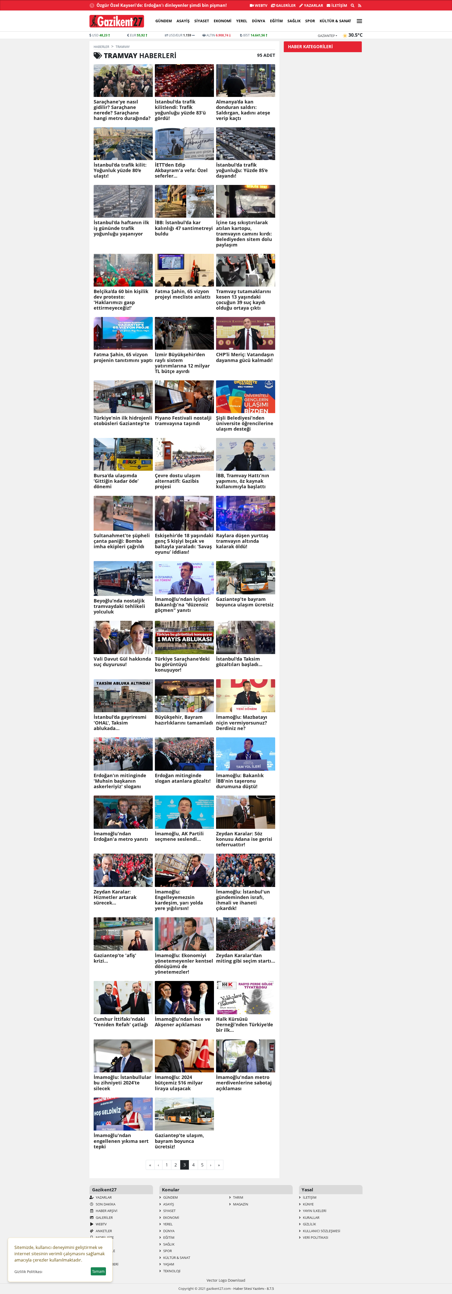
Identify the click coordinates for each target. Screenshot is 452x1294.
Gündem (163, 20)
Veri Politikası (315, 1237)
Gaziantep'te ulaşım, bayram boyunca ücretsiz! (179, 1141)
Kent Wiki (103, 1257)
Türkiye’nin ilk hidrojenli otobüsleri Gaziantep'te (123, 420)
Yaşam (168, 1264)
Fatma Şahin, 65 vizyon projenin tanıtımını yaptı (123, 357)
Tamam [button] (98, 1271)
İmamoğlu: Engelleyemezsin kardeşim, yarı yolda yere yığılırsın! (179, 900)
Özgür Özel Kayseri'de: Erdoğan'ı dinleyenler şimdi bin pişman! (162, 5)
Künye (308, 1204)
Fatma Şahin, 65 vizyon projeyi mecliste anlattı (183, 294)
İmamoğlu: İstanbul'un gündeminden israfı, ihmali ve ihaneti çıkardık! (243, 900)
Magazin (240, 1204)
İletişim (338, 5)
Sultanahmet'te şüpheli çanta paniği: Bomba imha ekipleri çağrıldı (122, 541)
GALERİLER (285, 5)
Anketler (103, 1231)
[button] (358, 20)
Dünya (258, 20)
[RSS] (360, 5)
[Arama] (352, 5)
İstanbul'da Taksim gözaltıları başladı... (239, 661)
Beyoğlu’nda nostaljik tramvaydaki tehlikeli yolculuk (119, 606)
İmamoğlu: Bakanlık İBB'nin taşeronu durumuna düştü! (240, 781)
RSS (98, 1244)
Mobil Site (104, 1237)
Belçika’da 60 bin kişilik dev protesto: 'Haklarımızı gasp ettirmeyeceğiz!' (121, 300)
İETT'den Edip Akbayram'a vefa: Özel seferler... (181, 170)
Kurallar (310, 1217)
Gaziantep (326, 36)
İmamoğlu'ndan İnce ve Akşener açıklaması (182, 1021)
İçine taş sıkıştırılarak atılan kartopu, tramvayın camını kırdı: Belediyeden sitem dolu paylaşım (244, 234)
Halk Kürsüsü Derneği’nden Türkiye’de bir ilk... (244, 1024)
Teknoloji (171, 1271)
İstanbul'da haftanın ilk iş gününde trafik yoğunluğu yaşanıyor (121, 228)
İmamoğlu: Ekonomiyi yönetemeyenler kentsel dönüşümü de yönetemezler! (184, 964)
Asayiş (183, 20)
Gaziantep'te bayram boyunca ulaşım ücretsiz (245, 601)
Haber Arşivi (106, 1210)
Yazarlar (313, 5)
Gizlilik (309, 1224)
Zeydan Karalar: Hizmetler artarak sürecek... (115, 897)
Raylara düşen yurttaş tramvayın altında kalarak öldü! (242, 541)
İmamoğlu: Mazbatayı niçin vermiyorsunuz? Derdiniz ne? (241, 722)
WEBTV (260, 5)
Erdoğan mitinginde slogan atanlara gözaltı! (183, 778)
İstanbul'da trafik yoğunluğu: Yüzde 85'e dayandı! (242, 170)
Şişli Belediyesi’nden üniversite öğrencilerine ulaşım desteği (244, 423)
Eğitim (276, 20)
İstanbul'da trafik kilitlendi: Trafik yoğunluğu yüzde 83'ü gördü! (180, 110)
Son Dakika (105, 1204)
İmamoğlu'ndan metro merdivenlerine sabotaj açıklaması (244, 1082)
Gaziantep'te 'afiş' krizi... (115, 958)
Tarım (237, 1197)
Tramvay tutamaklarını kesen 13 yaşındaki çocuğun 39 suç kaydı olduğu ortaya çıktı (243, 300)
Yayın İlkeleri (314, 1210)
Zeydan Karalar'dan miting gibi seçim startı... (245, 958)
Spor (310, 20)
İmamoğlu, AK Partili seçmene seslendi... (179, 836)
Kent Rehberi (106, 1264)
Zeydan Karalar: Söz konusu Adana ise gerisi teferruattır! (244, 839)
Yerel (241, 20)
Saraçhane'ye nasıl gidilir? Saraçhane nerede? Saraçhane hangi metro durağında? (122, 110)
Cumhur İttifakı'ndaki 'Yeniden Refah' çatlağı (121, 1021)
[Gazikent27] (116, 21)
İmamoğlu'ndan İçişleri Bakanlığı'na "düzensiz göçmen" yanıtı (182, 604)
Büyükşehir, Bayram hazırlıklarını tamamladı (184, 719)
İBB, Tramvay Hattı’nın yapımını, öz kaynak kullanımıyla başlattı (242, 481)
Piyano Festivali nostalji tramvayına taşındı (183, 420)
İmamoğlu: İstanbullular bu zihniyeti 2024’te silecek (122, 1082)
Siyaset (201, 20)
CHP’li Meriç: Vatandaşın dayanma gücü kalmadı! (245, 357)
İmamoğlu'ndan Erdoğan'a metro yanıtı (121, 836)
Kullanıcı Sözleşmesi (321, 1231)
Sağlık (294, 20)
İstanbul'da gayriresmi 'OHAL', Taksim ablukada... (120, 722)
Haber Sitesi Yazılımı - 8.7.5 (253, 1288)
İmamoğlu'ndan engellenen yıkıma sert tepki (121, 1141)
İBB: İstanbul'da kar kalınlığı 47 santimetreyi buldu (184, 228)
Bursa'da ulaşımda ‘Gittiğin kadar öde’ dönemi (116, 481)
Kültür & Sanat (335, 20)
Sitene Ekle (105, 1250)
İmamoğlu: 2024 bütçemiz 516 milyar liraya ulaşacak (179, 1082)
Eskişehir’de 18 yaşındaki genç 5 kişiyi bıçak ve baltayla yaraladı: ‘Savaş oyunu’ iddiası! (184, 544)
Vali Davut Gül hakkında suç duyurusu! (122, 661)
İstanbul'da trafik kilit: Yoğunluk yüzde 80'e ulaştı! (120, 170)
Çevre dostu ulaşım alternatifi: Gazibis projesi (177, 481)
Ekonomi (222, 20)
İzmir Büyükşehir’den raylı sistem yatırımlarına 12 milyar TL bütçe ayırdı (182, 363)
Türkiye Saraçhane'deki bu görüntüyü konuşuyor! (182, 664)
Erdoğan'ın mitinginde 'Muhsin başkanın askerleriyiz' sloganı (120, 781)
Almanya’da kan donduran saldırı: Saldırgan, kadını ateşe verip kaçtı (243, 110)
